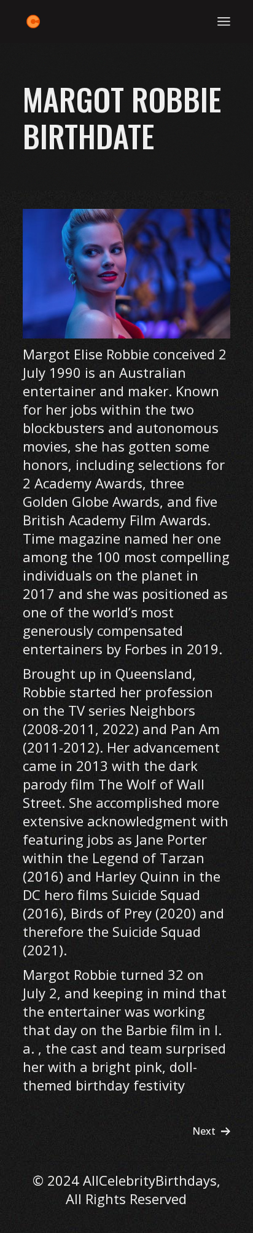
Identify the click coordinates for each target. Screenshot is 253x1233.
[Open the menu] (224, 21)
